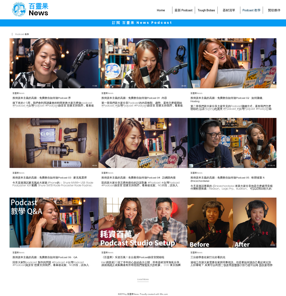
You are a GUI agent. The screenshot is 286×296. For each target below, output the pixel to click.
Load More (143, 279)
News (38, 13)
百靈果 (38, 6)
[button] (20, 34)
